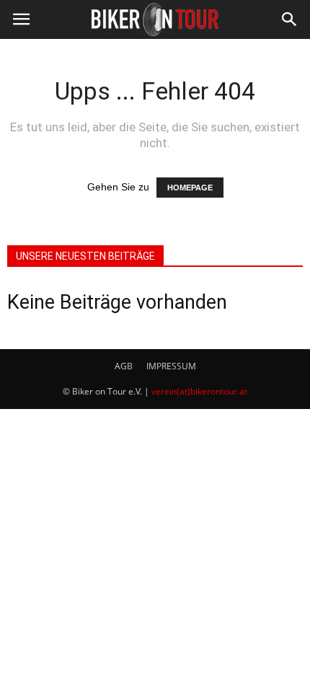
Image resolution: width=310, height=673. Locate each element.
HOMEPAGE (190, 187)
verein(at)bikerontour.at (199, 391)
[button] (290, 19)
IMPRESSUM (171, 366)
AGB (124, 366)
